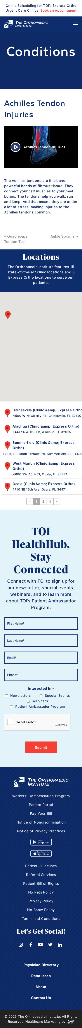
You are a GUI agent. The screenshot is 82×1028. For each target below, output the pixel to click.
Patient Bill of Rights (41, 883)
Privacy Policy (41, 901)
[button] (7, 315)
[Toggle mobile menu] (75, 24)
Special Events (57, 695)
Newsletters (20, 695)
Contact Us (41, 998)
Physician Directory (41, 965)
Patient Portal (41, 804)
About (40, 987)
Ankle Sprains (63, 236)
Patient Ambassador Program (40, 706)
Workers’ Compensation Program (41, 796)
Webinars (40, 701)
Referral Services (41, 874)
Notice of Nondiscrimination (41, 822)
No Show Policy (41, 910)
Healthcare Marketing (43, 1021)
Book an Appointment (58, 11)
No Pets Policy (41, 892)
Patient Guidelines (41, 866)
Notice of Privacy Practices (41, 831)
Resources (41, 976)
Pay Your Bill (41, 813)
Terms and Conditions (41, 918)
